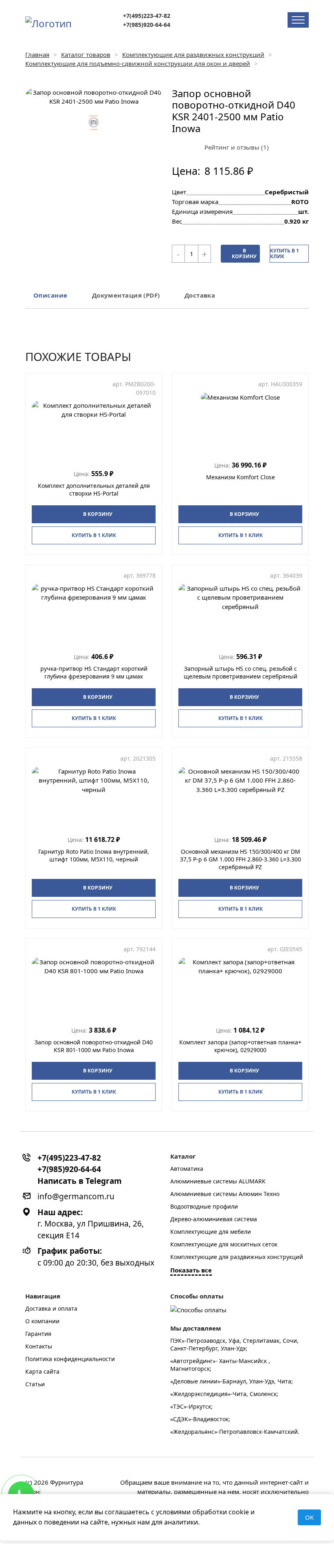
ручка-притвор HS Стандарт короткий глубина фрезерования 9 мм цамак (93, 672)
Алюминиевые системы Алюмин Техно (224, 1194)
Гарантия (38, 1333)
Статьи (35, 1384)
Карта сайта (42, 1371)
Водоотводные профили (204, 1206)
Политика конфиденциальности (70, 1359)
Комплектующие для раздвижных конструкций (236, 1257)
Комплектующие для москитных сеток (223, 1244)
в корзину (244, 253)
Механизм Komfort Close (240, 477)
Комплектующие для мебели (210, 1231)
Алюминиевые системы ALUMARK (218, 1181)
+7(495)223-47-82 (146, 16)
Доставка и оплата (51, 1308)
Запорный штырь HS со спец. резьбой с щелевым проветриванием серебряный (240, 672)
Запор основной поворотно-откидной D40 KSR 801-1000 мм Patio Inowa (94, 1046)
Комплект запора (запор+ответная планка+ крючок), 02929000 (240, 1046)
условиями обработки (191, 1511)
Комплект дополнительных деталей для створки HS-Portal (94, 489)
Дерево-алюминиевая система (213, 1219)
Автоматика (186, 1168)
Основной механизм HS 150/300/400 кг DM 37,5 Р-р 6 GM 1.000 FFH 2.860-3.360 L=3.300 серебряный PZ (240, 859)
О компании (42, 1321)
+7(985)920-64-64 (146, 24)
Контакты (38, 1346)
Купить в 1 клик (284, 253)
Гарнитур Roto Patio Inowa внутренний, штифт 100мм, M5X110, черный (93, 855)
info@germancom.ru (75, 1196)
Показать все (191, 1270)
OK (309, 1517)
